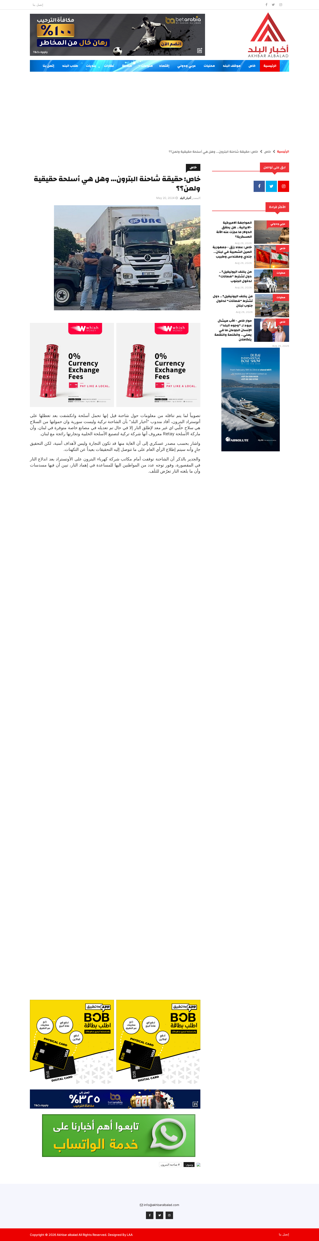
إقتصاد (164, 66)
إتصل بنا (38, 5)
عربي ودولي (186, 66)
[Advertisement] (159, 106)
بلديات (91, 66)
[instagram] (280, 5)
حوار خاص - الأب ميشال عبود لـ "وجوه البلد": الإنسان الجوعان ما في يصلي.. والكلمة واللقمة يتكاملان (233, 330)
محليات (209, 66)
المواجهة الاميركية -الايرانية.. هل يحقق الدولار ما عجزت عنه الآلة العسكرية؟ (234, 230)
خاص (251, 66)
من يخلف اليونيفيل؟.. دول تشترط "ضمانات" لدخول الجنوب (235, 276)
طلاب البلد (70, 66)
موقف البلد (232, 66)
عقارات (109, 66)
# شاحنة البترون (170, 1164)
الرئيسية (269, 66)
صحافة (127, 66)
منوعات (146, 66)
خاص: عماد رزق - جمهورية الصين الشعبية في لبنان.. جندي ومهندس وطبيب (232, 252)
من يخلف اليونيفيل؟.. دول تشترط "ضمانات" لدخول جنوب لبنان (233, 301)
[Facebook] (267, 5)
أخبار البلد (185, 198)
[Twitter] (274, 5)
